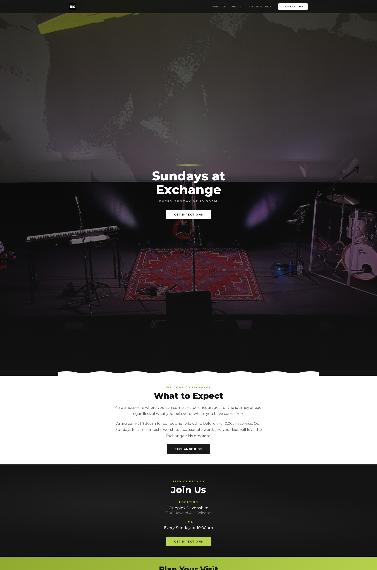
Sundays (219, 6)
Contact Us (293, 6)
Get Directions (188, 214)
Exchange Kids (188, 449)
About (236, 6)
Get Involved (260, 6)
